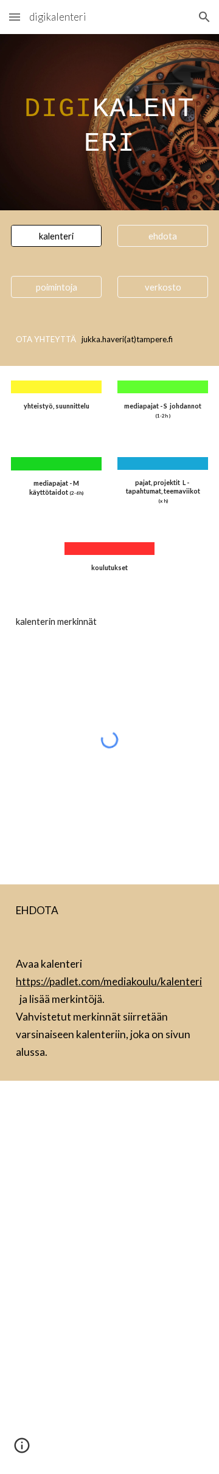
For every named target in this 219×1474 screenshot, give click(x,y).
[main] (109, 122)
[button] (14, 16)
